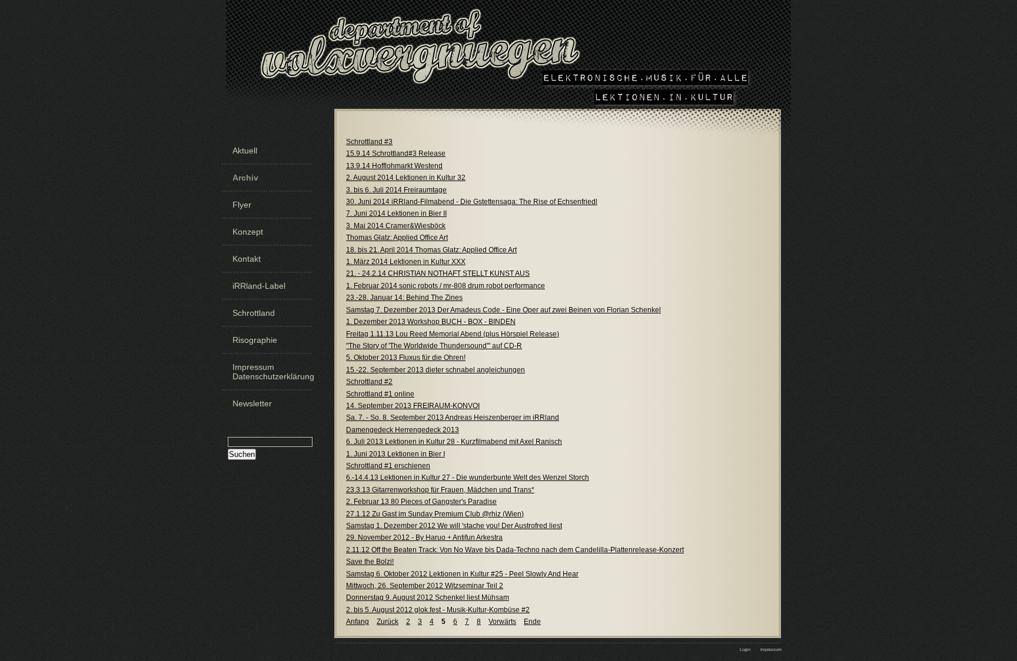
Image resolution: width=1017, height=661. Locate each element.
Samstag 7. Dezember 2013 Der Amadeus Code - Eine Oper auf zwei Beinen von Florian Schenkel (503, 310)
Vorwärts (502, 621)
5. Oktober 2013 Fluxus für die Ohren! (406, 357)
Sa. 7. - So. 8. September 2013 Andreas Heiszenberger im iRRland (452, 417)
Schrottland (253, 313)
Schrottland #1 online (380, 394)
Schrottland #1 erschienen (388, 466)
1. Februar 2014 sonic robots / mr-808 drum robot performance (445, 286)
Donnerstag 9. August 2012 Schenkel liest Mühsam (427, 597)
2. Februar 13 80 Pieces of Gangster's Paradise (421, 502)
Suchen (242, 454)
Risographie (254, 340)
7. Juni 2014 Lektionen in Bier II (396, 213)
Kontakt (246, 258)
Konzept (247, 231)
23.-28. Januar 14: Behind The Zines (404, 297)
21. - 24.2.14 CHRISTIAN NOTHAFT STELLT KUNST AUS (438, 273)
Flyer (241, 204)
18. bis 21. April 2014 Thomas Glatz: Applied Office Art (431, 250)
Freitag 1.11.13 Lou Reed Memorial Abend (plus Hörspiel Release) (452, 334)
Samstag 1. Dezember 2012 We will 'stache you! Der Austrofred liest (454, 526)
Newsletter (252, 403)
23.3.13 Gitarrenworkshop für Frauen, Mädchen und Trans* (440, 490)
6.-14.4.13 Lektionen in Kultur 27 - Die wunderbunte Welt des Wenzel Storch (467, 477)
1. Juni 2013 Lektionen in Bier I (395, 454)
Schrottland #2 (369, 382)
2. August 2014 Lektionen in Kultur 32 (406, 177)
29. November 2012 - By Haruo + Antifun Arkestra (424, 537)
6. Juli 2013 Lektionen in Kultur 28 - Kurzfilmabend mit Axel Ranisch (454, 442)
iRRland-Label (258, 286)
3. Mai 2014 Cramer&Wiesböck (396, 226)
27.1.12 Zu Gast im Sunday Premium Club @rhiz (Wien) (435, 514)
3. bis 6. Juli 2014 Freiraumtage (396, 190)
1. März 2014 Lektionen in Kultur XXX (406, 262)
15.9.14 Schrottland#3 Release (396, 153)
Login (745, 649)
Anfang (357, 621)
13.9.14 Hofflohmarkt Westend (394, 166)
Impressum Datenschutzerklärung (270, 371)
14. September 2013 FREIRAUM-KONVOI (413, 406)
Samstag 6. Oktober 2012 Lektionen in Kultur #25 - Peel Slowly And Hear (462, 574)
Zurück (387, 621)
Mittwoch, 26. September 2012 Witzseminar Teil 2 (424, 586)
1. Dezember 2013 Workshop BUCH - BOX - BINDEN (431, 322)
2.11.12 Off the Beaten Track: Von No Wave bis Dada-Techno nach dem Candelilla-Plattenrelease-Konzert (515, 550)
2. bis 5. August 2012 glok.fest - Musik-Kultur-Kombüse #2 (438, 610)
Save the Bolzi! (370, 561)
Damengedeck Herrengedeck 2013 (402, 430)
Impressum (771, 649)
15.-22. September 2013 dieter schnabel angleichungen (435, 370)
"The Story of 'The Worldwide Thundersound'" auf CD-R (434, 346)
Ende (532, 621)
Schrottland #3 (369, 142)
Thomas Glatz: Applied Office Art (397, 237)
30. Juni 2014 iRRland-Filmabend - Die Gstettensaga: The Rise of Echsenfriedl (471, 202)
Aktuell (244, 150)
